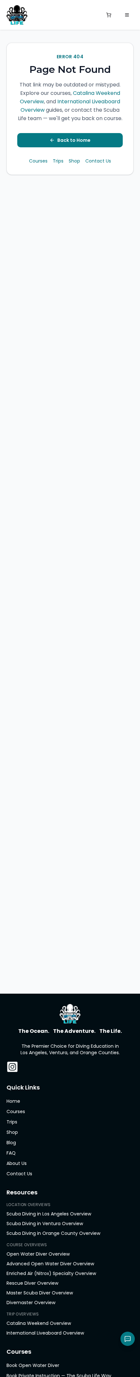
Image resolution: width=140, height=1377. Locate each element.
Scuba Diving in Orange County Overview (53, 1233)
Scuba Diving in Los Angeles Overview (49, 1214)
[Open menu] (126, 14)
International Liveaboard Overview (45, 1333)
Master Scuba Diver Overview (40, 1293)
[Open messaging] (127, 1339)
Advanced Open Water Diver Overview (50, 1263)
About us (17, 1163)
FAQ (11, 1153)
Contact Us (98, 161)
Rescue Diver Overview (32, 1283)
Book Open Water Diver (33, 1365)
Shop (74, 161)
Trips (58, 161)
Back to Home (74, 140)
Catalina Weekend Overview (39, 1323)
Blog (11, 1142)
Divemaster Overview (31, 1302)
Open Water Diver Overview (38, 1254)
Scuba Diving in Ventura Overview (45, 1223)
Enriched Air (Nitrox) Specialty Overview (51, 1273)
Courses (38, 161)
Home (13, 1101)
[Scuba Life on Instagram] (12, 1067)
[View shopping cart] (108, 14)
